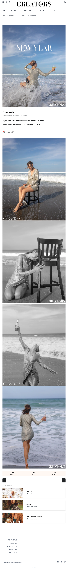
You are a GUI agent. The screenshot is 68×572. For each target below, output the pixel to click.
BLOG (53, 11)
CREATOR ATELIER (29, 15)
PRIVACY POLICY (11, 546)
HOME (4, 11)
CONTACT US (12, 540)
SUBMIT (41, 11)
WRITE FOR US (12, 553)
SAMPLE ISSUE (12, 549)
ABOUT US (13, 543)
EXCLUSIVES (9, 15)
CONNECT (27, 11)
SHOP (14, 11)
